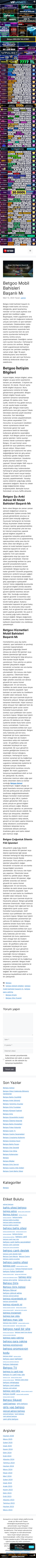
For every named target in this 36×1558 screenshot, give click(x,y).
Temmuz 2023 (9, 1503)
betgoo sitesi (8, 1356)
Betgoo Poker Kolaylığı (12, 1127)
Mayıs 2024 (7, 1469)
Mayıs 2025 (7, 1439)
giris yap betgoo (13, 1407)
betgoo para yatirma (13, 1337)
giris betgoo (22, 1403)
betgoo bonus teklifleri (8, 1237)
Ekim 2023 (7, 1493)
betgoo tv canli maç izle (14, 1374)
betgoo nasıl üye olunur (23, 1332)
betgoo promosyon (13, 1345)
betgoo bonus (17, 1234)
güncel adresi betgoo (14, 1411)
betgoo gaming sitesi (8, 1274)
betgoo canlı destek (16, 1250)
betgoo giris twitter (10, 1280)
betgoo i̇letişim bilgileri (15, 986)
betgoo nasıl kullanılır (8, 1332)
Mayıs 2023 (7, 1510)
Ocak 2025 (7, 1446)
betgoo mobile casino (23, 1323)
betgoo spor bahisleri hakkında (11, 1361)
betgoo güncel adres (12, 1293)
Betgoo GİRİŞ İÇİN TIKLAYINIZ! (18, 39)
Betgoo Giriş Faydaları (12, 1107)
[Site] (18, 66)
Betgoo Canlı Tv (9, 1131)
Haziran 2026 (8, 1436)
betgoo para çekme (15, 1341)
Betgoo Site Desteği (11, 1148)
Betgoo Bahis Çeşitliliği (12, 1097)
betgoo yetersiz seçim (26, 1391)
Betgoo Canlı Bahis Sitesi (13, 1171)
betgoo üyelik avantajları (22, 1394)
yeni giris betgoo (10, 1419)
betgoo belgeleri (7, 1234)
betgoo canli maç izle (11, 1239)
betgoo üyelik (9, 1394)
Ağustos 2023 (8, 1500)
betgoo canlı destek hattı (12, 1254)
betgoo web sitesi (21, 1380)
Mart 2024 (7, 1476)
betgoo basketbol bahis (9, 1231)
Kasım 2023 (8, 1490)
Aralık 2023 (7, 1486)
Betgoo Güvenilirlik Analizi (13, 1117)
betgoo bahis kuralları (11, 1220)
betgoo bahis (17, 1217)
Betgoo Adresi (8, 1088)
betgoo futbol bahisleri (13, 1271)
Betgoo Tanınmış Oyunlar (13, 1104)
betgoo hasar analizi (21, 1307)
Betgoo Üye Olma (10, 1151)
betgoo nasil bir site (16, 1329)
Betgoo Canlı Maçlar (10, 1256)
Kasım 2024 (8, 1449)
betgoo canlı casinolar (11, 1245)
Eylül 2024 (7, 1456)
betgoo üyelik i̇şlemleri (8, 1397)
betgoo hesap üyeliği (8, 1310)
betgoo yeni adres (11, 1385)
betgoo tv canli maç (13, 1371)
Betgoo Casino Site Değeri (13, 1168)
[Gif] (18, 105)
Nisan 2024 (7, 1473)
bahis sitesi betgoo (14, 1207)
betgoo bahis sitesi (14, 1228)
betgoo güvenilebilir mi (14, 1298)
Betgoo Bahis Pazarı (11, 1144)
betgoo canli (21, 1236)
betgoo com (9, 1265)
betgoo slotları (17, 1356)
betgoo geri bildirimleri (20, 1274)
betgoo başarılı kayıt (21, 1231)
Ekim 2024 (7, 1453)
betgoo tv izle (6, 1377)
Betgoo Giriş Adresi (14, 1286)
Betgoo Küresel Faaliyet (12, 1111)
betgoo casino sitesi (15, 1262)
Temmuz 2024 (9, 1463)
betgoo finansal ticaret (24, 1269)
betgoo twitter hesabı (8, 1380)
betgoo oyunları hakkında (9, 1335)
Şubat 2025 (7, 1443)
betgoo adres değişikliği (24, 1211)
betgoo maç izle (13, 1319)
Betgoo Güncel (9, 1290)
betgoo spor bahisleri (12, 1359)
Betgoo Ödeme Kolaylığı (12, 1121)
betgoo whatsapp (11, 1382)
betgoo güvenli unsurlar (9, 1307)
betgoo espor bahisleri (8, 1269)
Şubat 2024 (7, 1480)
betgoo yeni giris (11, 1391)
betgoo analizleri (7, 1217)
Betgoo (8, 983)
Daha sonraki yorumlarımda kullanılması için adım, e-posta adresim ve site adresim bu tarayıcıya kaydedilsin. (17, 1059)
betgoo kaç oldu (11, 1316)
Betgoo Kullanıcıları (10, 1154)
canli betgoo (9, 1403)
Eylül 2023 (7, 1496)
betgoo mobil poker (21, 1325)
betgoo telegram (10, 1364)
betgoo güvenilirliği (10, 1301)
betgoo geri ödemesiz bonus (10, 1277)
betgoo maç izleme (10, 1323)
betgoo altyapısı (23, 1215)
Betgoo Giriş (8, 1114)
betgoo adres (10, 1211)
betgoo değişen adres (22, 1266)
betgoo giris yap (24, 1280)
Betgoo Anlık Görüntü (11, 1101)
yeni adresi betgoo (10, 1416)
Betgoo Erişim (11, 995)
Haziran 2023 (8, 1507)
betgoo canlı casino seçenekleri (11, 1247)
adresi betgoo (8, 1204)
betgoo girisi (24, 1277)
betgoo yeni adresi (10, 1388)
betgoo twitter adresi (16, 1377)
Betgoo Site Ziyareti (14, 998)
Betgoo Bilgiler (8, 1161)
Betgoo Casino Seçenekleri (13, 1134)
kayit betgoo (19, 1414)
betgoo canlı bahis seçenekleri (17, 1242)
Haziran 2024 (8, 1466)
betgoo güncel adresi (11, 1296)
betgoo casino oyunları (11, 1259)
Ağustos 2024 (8, 1459)
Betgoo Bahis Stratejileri (12, 1124)
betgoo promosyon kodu (15, 1350)
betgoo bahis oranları (11, 1225)
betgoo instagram (12, 1312)
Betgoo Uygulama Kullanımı (14, 1138)
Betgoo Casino (24, 1256)
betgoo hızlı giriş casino (21, 1310)
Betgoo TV (10, 1367)
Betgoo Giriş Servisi (11, 1164)
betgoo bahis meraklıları (12, 1222)
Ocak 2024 (7, 1483)
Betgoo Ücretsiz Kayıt (11, 1141)
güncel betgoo (8, 1414)
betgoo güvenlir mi (12, 1304)
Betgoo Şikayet (12, 1399)
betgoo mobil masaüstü (9, 1325)
